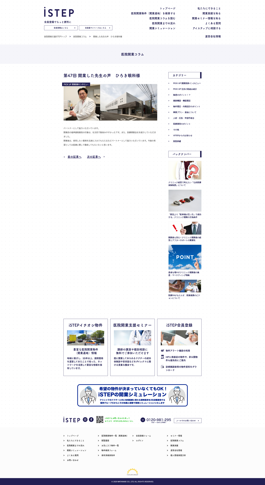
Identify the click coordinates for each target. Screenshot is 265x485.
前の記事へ (74, 156)
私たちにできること (209, 8)
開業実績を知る (211, 13)
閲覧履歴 (105, 440)
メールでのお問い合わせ (186, 420)
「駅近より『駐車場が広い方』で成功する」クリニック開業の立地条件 (184, 215)
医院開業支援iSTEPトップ (55, 36)
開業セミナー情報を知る (206, 18)
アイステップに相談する (207, 28)
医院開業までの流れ (163, 23)
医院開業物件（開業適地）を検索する (153, 13)
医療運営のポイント (182, 124)
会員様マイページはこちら (95, 27)
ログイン (139, 440)
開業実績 (174, 445)
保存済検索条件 (108, 455)
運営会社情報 (213, 36)
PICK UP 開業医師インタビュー (187, 83)
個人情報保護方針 (178, 455)
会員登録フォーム (143, 435)
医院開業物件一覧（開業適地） (114, 435)
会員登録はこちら (61, 27)
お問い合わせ (73, 460)
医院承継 (177, 141)
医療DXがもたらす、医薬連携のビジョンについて (184, 296)
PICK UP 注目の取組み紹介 (185, 89)
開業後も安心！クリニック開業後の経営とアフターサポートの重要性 (184, 238)
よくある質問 (213, 23)
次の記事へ (94, 156)
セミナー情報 (176, 435)
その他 (176, 130)
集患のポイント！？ (182, 95)
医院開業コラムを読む (162, 18)
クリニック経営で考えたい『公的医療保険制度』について (184, 183)
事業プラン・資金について (184, 112)
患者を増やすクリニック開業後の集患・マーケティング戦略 (183, 273)
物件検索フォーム (108, 450)
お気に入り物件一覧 (110, 445)
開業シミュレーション (162, 28)
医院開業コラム (80, 36)
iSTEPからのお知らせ (182, 135)
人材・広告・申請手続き (183, 118)
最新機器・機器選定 (182, 101)
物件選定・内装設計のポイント (186, 106)
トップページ (167, 8)
